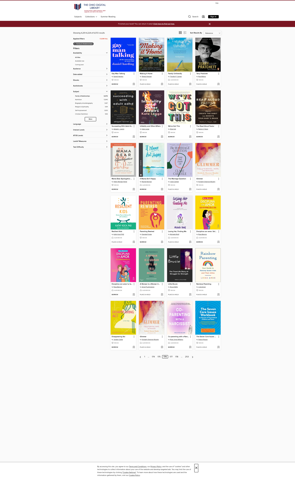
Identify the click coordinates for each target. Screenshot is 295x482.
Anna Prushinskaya (148, 287)
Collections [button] (90, 16)
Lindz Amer (202, 287)
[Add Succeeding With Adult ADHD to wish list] (133, 136)
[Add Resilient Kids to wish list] (133, 242)
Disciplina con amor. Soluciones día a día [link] (206, 232)
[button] (193, 17)
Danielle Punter (147, 234)
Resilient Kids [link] (117, 232)
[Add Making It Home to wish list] (162, 84)
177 (171, 357)
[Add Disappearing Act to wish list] (133, 347)
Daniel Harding (118, 76)
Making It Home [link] (146, 74)
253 (187, 357)
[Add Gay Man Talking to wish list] (133, 84)
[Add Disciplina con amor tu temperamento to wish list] (133, 294)
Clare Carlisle (174, 182)
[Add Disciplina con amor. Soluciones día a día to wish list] (218, 242)
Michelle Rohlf (174, 234)
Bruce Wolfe (174, 287)
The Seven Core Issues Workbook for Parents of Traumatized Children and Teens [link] (206, 337)
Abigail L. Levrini (119, 129)
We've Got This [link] (174, 126)
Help (216, 3)
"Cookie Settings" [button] (129, 472)
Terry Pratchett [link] (202, 74)
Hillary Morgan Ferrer (120, 182)
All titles (77, 57)
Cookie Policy (134, 475)
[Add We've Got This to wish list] (190, 136)
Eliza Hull (173, 129)
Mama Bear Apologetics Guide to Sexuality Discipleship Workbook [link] (122, 179)
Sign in (213, 16)
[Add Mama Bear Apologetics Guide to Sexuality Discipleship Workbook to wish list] (133, 189)
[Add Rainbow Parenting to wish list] (218, 294)
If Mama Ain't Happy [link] (148, 179)
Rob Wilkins (202, 76)
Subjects (78, 16)
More (90, 119)
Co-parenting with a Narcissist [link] (178, 337)
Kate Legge (145, 129)
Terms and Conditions (137, 466)
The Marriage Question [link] (177, 179)
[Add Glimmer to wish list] (218, 189)
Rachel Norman (147, 182)
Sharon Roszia (203, 340)
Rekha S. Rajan (203, 129)
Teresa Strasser (147, 76)
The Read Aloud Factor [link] (205, 126)
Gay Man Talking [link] (118, 74)
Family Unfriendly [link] (175, 74)
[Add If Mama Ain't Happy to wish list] (162, 189)
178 (176, 357)
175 (159, 357)
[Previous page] (140, 356)
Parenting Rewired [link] (147, 232)
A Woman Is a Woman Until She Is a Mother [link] (150, 284)
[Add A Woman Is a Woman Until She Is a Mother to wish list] (162, 294)
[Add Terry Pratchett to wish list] (218, 84)
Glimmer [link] (199, 179)
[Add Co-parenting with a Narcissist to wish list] (190, 347)
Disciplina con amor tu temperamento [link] (122, 284)
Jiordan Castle (118, 340)
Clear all (104, 39)
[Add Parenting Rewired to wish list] (162, 242)
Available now (79, 61)
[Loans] (203, 17)
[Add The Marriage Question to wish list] (190, 189)
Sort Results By (196, 33)
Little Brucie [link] (172, 284)
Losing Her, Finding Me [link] (177, 232)
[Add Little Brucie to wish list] (190, 294)
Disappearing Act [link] (118, 337)
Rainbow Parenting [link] (203, 284)
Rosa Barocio (202, 234)
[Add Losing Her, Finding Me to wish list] (190, 242)
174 (153, 357)
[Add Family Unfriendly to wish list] (190, 84)
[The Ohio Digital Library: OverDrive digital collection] (90, 8)
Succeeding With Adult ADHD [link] (122, 126)
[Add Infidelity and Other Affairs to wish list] (162, 136)
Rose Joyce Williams (176, 340)
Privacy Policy (155, 466)
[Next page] (192, 356)
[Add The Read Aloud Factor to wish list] (218, 136)
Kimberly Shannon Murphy (206, 182)
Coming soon (79, 65)
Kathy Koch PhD (119, 234)
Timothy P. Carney (176, 76)
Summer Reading (108, 16)
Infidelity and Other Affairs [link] (150, 126)
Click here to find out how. (164, 24)
